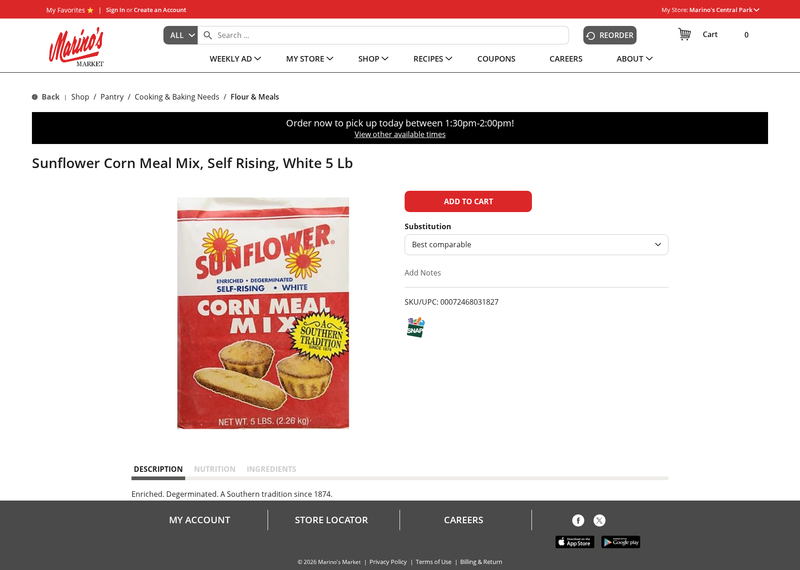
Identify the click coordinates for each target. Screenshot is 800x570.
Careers (463, 520)
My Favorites (65, 10)
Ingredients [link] (271, 469)
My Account (199, 520)
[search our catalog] (208, 35)
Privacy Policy (388, 561)
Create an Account (160, 10)
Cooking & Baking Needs (177, 97)
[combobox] (180, 35)
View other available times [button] (400, 134)
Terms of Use (433, 561)
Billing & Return (481, 561)
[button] (724, 10)
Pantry (112, 97)
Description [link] (158, 469)
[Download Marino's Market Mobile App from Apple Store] (575, 541)
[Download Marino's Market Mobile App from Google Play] (620, 541)
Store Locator (331, 520)
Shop (80, 97)
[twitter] (600, 522)
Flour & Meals (255, 97)
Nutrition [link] (215, 469)
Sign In (115, 10)
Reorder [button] (616, 35)
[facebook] (578, 522)
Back (50, 97)
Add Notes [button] (423, 273)
